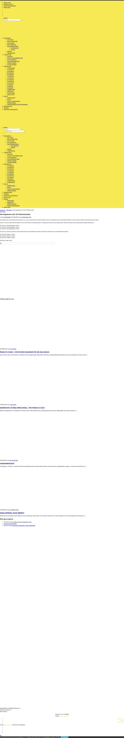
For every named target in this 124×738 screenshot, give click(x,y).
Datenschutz (120, 719)
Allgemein (9, 210)
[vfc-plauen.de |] (11, 35)
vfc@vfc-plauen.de (64, 716)
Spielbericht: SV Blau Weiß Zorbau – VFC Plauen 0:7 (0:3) (22, 408)
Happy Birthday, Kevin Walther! (12, 513)
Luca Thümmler (6, 217)
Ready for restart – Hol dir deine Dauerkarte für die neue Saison (24, 352)
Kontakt (122, 720)
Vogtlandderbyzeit (7, 463)
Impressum (121, 722)
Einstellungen (64, 737)
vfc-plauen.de (7, 725)
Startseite (2, 210)
